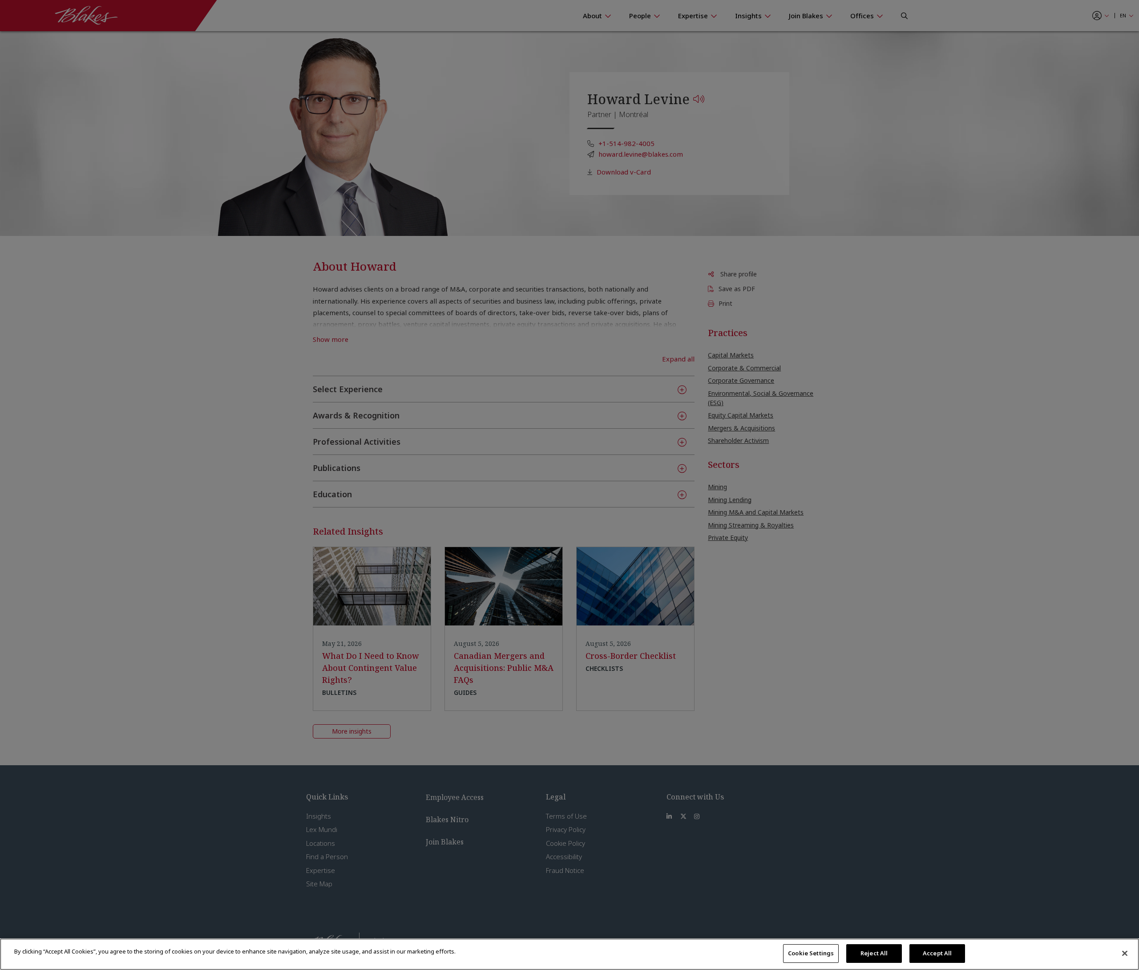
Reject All (874, 953)
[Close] (1125, 953)
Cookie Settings (811, 953)
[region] (569, 954)
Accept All (937, 953)
